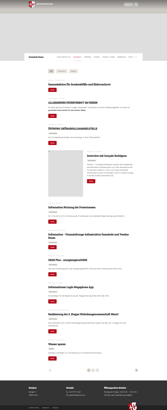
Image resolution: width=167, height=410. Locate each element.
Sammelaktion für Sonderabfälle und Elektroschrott (79, 84)
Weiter (136, 370)
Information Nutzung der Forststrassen (72, 207)
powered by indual (34, 407)
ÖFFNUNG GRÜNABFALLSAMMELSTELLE (72, 128)
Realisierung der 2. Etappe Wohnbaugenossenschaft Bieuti (83, 314)
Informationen (61, 71)
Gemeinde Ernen (36, 57)
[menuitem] (64, 57)
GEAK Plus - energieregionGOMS (67, 260)
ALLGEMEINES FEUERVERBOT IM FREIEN (73, 102)
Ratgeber (73, 71)
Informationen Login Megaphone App (71, 287)
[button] (89, 370)
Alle (51, 71)
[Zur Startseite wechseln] (41, 4)
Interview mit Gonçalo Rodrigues (107, 155)
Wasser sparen (57, 344)
